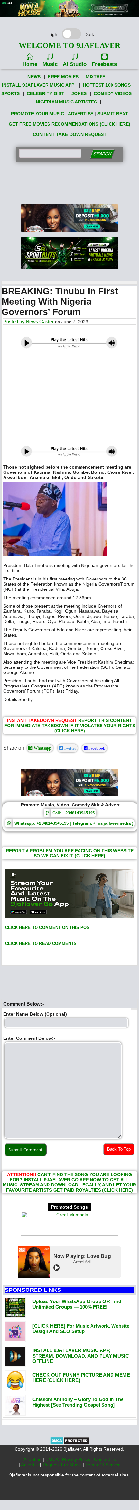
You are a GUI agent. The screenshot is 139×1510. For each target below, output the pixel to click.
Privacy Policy (76, 1459)
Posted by (14, 321)
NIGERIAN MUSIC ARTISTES (66, 101)
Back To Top (119, 1149)
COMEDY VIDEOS (113, 93)
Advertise (30, 1464)
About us (33, 1459)
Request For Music (63, 1464)
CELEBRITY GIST (45, 93)
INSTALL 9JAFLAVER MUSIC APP (38, 85)
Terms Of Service (103, 1464)
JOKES (79, 93)
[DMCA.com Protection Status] (69, 1443)
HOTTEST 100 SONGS (107, 85)
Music (50, 64)
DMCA (52, 1459)
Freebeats (104, 64)
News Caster (40, 321)
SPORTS (10, 93)
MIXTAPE (95, 76)
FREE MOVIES (63, 76)
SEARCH (102, 153)
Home (29, 64)
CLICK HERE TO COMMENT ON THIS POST (48, 927)
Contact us (105, 1459)
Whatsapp (41, 748)
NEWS (34, 76)
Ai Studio (75, 64)
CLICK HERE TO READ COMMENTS (40, 943)
